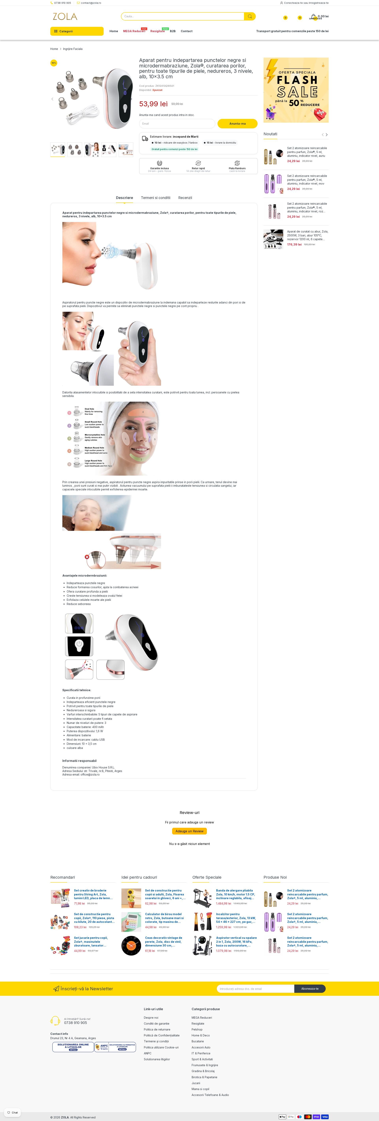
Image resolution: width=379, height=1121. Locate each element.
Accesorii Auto (201, 1047)
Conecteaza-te (294, 2)
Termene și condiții (156, 1041)
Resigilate (198, 1023)
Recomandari (62, 877)
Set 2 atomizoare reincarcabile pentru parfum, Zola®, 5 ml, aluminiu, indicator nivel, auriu (307, 151)
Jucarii (196, 1083)
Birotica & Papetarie (204, 1077)
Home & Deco (201, 1035)
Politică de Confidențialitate (162, 1035)
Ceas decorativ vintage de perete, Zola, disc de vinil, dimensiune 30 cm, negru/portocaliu (163, 941)
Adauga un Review (189, 831)
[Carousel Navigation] (325, 135)
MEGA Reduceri (202, 1017)
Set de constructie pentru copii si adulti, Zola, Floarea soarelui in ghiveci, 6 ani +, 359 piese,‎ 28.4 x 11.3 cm (164, 894)
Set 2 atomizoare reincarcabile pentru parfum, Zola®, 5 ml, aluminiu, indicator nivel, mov (307, 179)
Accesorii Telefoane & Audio (210, 1095)
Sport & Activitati (202, 1059)
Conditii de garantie (156, 1023)
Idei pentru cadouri (139, 877)
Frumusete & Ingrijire (205, 1065)
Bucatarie (198, 1041)
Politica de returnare (157, 1029)
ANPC (147, 1053)
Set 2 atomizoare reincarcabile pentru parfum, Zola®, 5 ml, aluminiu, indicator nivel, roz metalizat (307, 207)
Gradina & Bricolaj (203, 1071)
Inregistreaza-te (319, 2)
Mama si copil (200, 1089)
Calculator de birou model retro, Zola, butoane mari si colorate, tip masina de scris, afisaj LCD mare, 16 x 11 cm (164, 918)
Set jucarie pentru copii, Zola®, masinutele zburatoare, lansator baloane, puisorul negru (91, 941)
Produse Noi (275, 877)
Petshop (197, 1029)
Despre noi (151, 1017)
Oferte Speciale (206, 877)
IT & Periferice (201, 1053)
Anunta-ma (237, 123)
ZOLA (65, 1117)
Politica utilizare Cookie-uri (161, 1047)
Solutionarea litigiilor (157, 1059)
